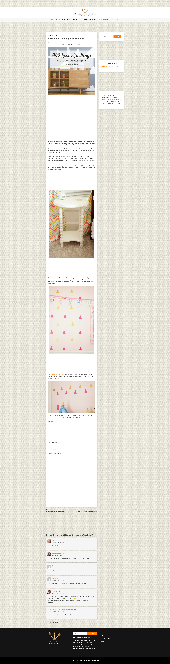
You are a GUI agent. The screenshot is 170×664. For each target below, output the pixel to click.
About (101, 632)
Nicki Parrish (55, 578)
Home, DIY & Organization (62, 19)
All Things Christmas (105, 19)
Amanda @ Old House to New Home (65, 42)
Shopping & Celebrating (89, 19)
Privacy (102, 641)
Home (52, 19)
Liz (53, 540)
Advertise (116, 19)
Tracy (53, 566)
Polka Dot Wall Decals (57, 374)
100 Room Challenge (53, 35)
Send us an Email (113, 66)
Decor (60, 35)
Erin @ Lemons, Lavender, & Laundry (62, 609)
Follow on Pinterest (105, 638)
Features (102, 635)
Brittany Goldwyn (57, 553)
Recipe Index (76, 19)
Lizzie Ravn (55, 591)
